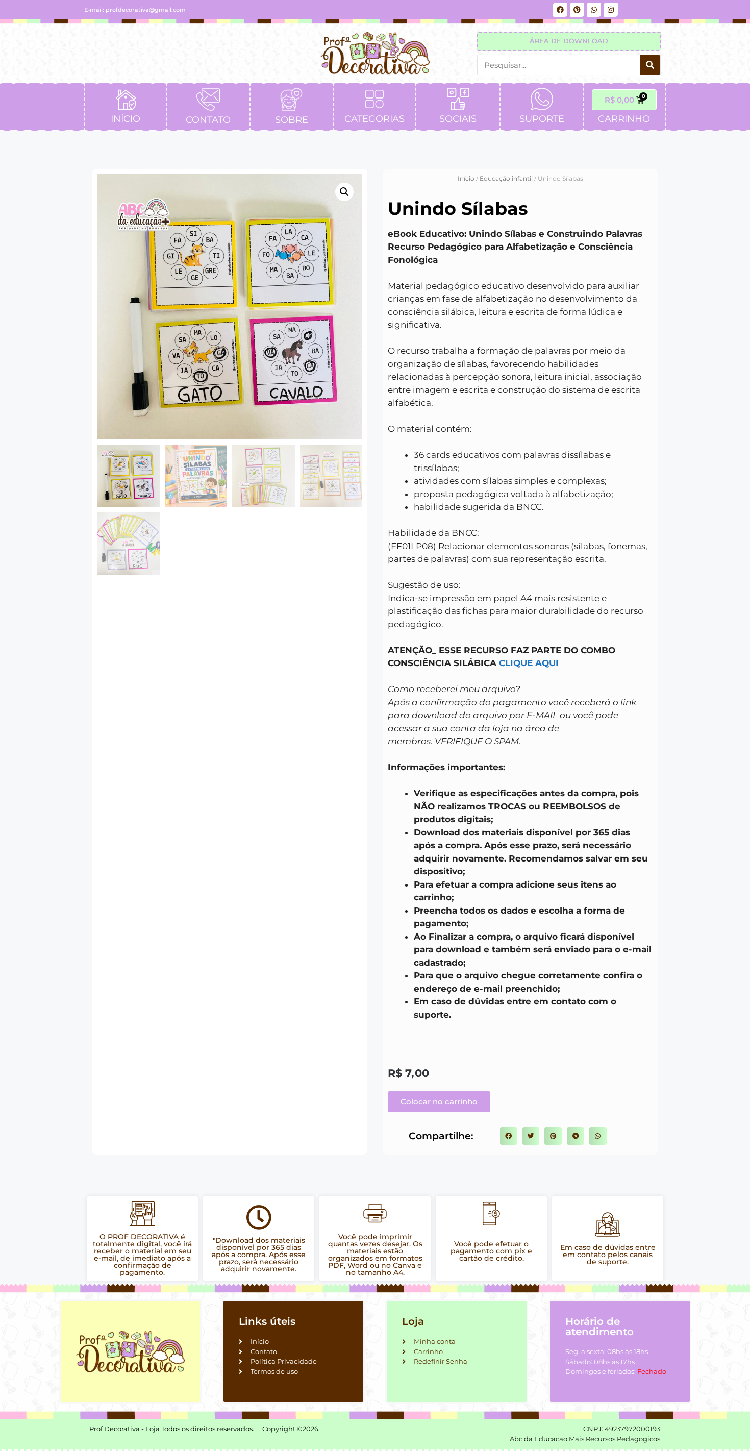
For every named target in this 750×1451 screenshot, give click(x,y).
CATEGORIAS (374, 119)
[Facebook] (560, 10)
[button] (344, 192)
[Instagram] (611, 10)
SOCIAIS (458, 119)
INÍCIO (125, 119)
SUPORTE (541, 119)
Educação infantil (506, 178)
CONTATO (208, 120)
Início (466, 178)
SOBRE (291, 120)
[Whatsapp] (594, 10)
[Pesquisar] (650, 65)
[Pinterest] (577, 10)
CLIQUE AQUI (529, 663)
